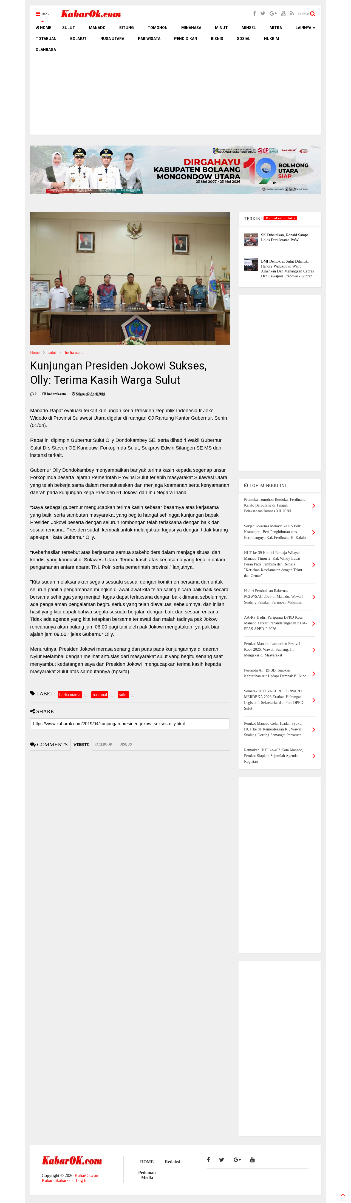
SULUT (68, 27)
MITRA (276, 27)
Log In (81, 1180)
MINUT (221, 27)
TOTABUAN (46, 38)
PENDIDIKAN (185, 38)
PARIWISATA (149, 38)
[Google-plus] (273, 13)
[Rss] (292, 13)
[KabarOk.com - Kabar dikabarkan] (91, 15)
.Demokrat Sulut (279, 218)
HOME (45, 27)
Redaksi (172, 1161)
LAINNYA (303, 27)
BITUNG (126, 27)
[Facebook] (254, 13)
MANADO (97, 27)
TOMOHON (158, 27)
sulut (52, 353)
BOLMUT (78, 38)
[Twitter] (262, 13)
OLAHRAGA (46, 49)
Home (34, 353)
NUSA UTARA (112, 38)
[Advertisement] (175, 96)
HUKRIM (271, 38)
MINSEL (249, 27)
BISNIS (217, 38)
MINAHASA (191, 27)
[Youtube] (283, 13)
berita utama (74, 353)
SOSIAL (243, 38)
